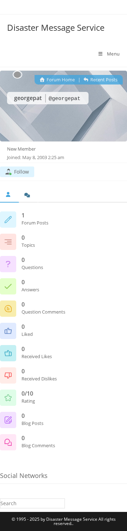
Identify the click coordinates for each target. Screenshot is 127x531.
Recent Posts (103, 79)
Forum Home (60, 79)
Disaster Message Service (55, 27)
